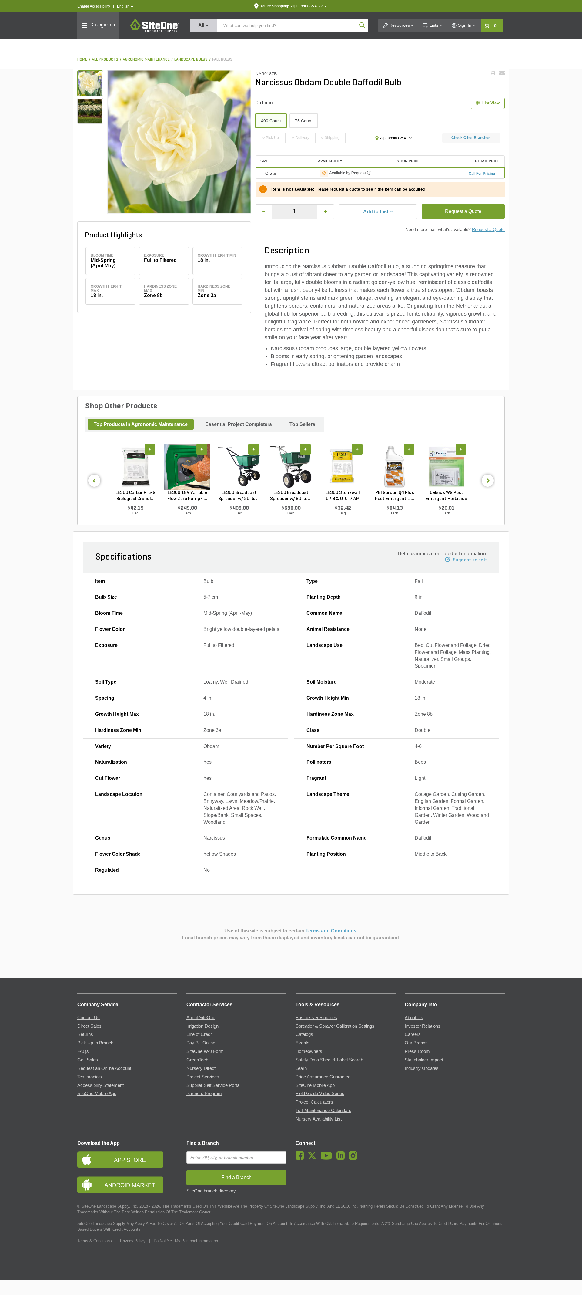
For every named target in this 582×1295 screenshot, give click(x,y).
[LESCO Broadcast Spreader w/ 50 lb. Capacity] (239, 466)
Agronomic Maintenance (146, 59)
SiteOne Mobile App (96, 1093)
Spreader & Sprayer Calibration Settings (335, 1026)
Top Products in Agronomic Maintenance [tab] (141, 424)
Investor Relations (422, 1026)
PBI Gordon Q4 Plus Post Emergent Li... (394, 495)
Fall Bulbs (222, 59)
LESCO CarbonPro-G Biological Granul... (135, 495)
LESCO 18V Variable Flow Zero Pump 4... (187, 495)
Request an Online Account (104, 1068)
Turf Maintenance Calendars (323, 1110)
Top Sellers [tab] (302, 424)
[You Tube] (327, 1158)
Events (302, 1042)
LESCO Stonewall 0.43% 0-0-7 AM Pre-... (343, 496)
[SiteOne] (154, 31)
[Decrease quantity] (264, 211)
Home (82, 59)
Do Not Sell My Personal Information (186, 1241)
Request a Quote (463, 211)
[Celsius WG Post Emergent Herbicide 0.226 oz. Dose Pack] (446, 466)
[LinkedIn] (342, 1158)
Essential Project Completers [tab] (238, 424)
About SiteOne (200, 1017)
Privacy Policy (133, 1241)
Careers (413, 1034)
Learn (301, 1068)
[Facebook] (301, 1158)
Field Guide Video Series (320, 1093)
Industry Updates (422, 1068)
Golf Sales (87, 1059)
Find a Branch (202, 1143)
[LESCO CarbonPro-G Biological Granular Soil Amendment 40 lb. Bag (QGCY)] (135, 466)
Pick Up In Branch (95, 1042)
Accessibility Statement (100, 1085)
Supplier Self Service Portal (213, 1085)
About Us (414, 1017)
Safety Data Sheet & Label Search (329, 1059)
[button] (125, 6)
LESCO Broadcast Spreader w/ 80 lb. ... (291, 495)
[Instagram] (354, 1158)
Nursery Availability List (319, 1119)
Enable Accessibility (93, 6)
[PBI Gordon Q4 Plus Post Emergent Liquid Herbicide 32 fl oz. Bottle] (394, 466)
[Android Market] (127, 1184)
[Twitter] (313, 1158)
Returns (85, 1034)
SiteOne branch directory (211, 1190)
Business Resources (316, 1017)
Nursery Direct (201, 1068)
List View (491, 103)
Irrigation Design (202, 1026)
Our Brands (416, 1042)
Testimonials (89, 1076)
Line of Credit (199, 1034)
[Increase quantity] (325, 211)
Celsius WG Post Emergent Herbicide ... (446, 496)
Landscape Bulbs (191, 59)
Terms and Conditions (331, 930)
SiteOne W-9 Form (205, 1051)
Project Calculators (314, 1102)
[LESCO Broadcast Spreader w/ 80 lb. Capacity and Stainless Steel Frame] (291, 466)
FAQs (83, 1051)
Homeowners (309, 1051)
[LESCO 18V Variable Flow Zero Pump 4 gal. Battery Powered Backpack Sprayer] (187, 466)
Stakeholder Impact (424, 1059)
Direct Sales (89, 1026)
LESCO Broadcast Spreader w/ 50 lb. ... (239, 495)
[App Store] (127, 1159)
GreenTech (197, 1059)
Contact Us (88, 1017)
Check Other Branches (470, 138)
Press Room (417, 1051)
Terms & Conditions (94, 1241)
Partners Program (204, 1093)
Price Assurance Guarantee (323, 1076)
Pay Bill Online (200, 1042)
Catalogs (304, 1034)
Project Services (202, 1076)
